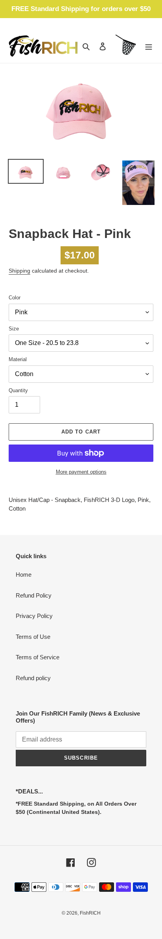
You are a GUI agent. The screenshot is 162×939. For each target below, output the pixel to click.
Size (14, 329)
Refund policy (33, 678)
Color (14, 298)
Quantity (18, 390)
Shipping (19, 270)
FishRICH (90, 913)
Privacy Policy (34, 615)
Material (18, 359)
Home (23, 574)
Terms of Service (37, 657)
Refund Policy (34, 595)
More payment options (81, 472)
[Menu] (148, 46)
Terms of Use (33, 636)
